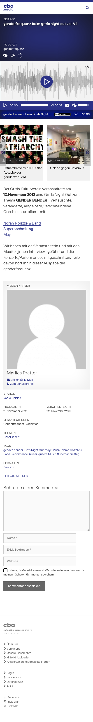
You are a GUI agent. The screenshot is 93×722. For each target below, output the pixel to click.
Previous (2, 152)
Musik (56, 450)
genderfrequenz (13, 49)
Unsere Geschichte (18, 653)
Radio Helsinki (12, 398)
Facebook (13, 697)
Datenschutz (14, 682)
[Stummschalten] (74, 105)
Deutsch (8, 467)
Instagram (13, 701)
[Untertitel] (67, 105)
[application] (46, 105)
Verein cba (13, 648)
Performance (20, 454)
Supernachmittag (18, 229)
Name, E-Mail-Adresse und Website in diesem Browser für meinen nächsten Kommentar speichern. (43, 572)
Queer (33, 454)
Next (87, 152)
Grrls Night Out (34, 450)
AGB (9, 686)
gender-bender (13, 450)
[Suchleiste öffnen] (87, 8)
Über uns (12, 644)
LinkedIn (12, 706)
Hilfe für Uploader (17, 657)
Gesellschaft (11, 437)
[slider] (34, 105)
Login (10, 673)
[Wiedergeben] (4, 105)
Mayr (7, 235)
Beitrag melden (15, 476)
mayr (48, 450)
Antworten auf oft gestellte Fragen (28, 661)
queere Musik (47, 454)
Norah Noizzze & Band (22, 223)
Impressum (13, 677)
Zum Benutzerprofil (21, 384)
